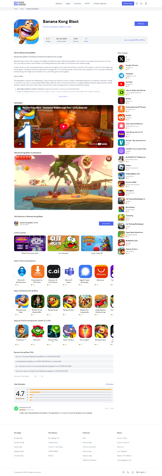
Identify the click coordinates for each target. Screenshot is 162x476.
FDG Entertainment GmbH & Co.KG (57, 27)
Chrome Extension (89, 447)
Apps (68, 3)
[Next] (109, 182)
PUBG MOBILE (53, 451)
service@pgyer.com (124, 460)
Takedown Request (89, 460)
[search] (137, 3)
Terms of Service (123, 442)
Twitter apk (18, 447)
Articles (77, 3)
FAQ (84, 438)
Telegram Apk (19, 451)
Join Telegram (122, 451)
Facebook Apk (19, 442)
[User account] (146, 3)
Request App (87, 456)
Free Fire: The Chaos (55, 447)
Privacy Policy (122, 438)
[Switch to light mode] (141, 3)
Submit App (128, 4)
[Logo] (20, 3)
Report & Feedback (124, 456)
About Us (120, 447)
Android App (87, 442)
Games (59, 3)
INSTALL (141, 24)
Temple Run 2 (53, 442)
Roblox (50, 456)
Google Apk (18, 438)
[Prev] (18, 182)
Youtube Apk (18, 456)
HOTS (87, 3)
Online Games (99, 3)
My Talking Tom (54, 438)
